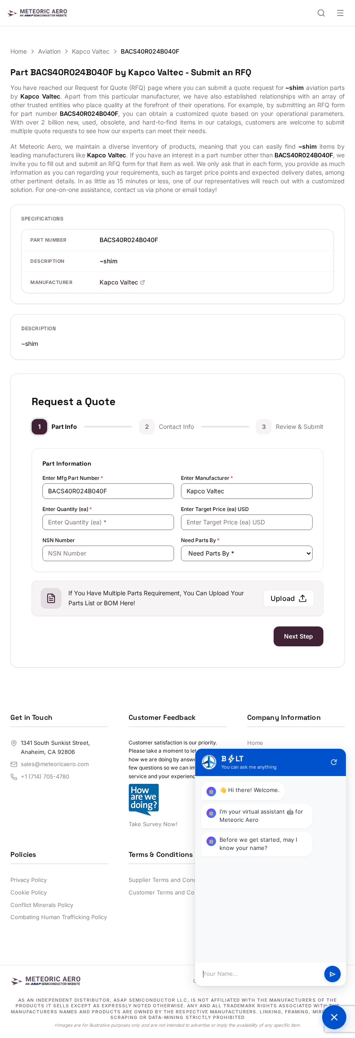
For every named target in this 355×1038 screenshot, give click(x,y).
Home (18, 51)
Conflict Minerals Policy (41, 904)
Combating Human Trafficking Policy (58, 916)
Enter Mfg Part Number (72, 478)
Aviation (49, 51)
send (332, 974)
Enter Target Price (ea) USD (215, 509)
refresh (333, 762)
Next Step (298, 636)
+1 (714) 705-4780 (45, 776)
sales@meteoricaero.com (55, 763)
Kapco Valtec (91, 51)
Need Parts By (200, 540)
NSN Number (58, 540)
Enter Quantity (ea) (67, 509)
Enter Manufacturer (207, 478)
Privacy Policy (28, 879)
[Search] (321, 13)
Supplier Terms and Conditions (170, 879)
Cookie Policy (28, 892)
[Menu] (340, 13)
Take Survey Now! (153, 824)
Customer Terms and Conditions (172, 892)
